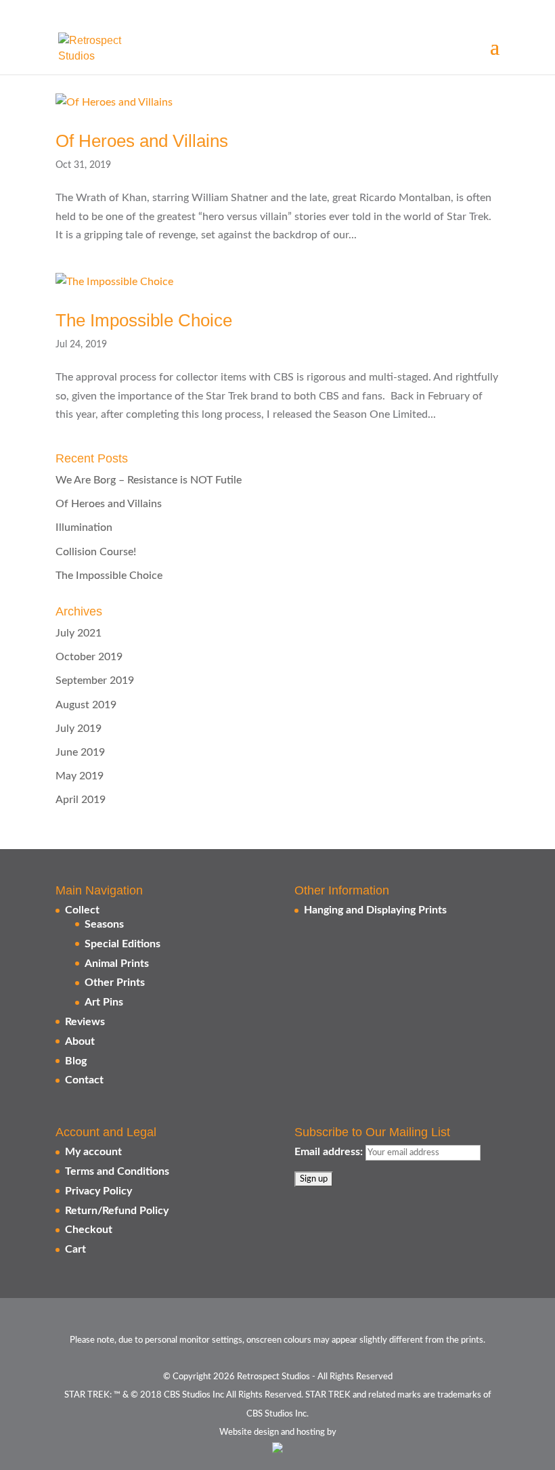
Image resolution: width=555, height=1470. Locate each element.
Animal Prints (117, 963)
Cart (75, 1249)
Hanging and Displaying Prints (375, 910)
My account (93, 1151)
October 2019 (89, 656)
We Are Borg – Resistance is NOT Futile (149, 480)
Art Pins (104, 1002)
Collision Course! (96, 551)
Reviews (85, 1021)
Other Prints (115, 982)
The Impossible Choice (144, 320)
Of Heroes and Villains (142, 141)
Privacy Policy (98, 1191)
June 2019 (80, 752)
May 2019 (80, 776)
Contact (84, 1080)
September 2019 (95, 680)
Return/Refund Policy (117, 1210)
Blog (76, 1061)
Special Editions (122, 943)
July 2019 (79, 728)
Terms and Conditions (117, 1171)
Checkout (88, 1229)
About (80, 1041)
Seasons (104, 924)
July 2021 (79, 633)
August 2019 (86, 704)
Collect (82, 910)
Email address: (329, 1151)
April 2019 (81, 799)
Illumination (84, 527)
